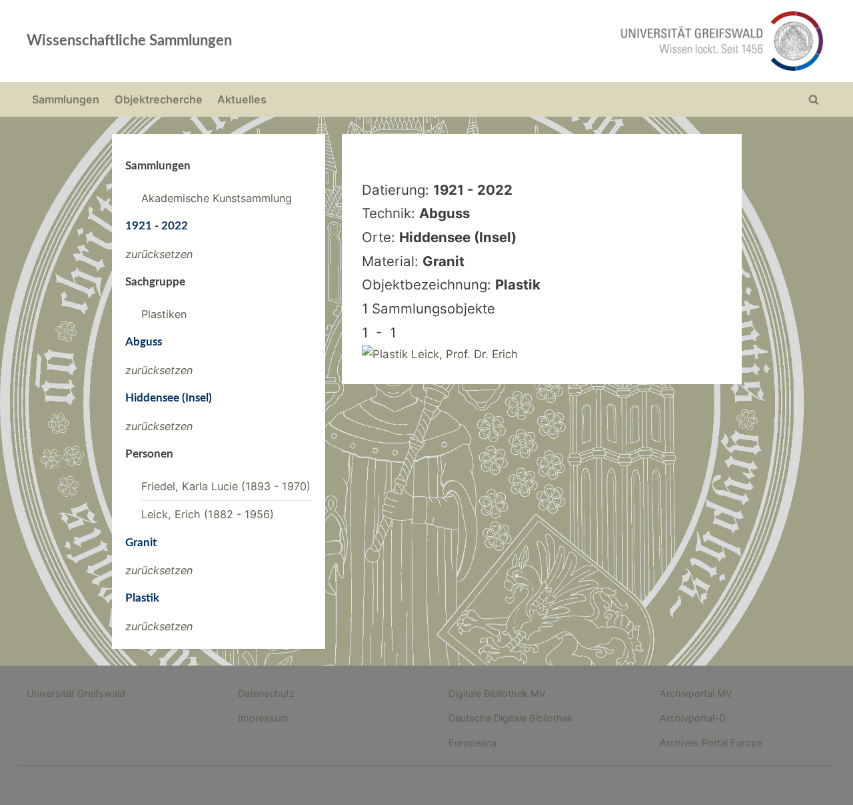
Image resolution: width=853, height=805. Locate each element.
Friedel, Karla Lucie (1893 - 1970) (226, 486)
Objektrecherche (159, 99)
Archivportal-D (693, 718)
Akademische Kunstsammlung (216, 198)
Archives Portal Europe (711, 742)
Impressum (263, 718)
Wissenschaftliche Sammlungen (129, 40)
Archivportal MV (696, 693)
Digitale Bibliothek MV (497, 693)
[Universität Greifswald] (586, 41)
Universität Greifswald (76, 693)
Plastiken (164, 314)
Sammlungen (65, 99)
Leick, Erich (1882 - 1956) (207, 514)
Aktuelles (242, 99)
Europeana (472, 742)
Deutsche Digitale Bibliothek (510, 718)
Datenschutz (266, 693)
